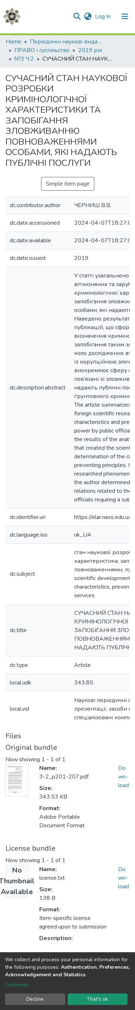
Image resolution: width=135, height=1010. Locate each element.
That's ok (97, 999)
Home (13, 42)
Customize (16, 984)
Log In (103, 16)
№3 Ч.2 (24, 59)
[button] (88, 16)
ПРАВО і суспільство (41, 50)
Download (123, 776)
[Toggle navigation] (125, 16)
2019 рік (90, 50)
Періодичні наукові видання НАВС (66, 42)
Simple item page (68, 184)
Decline (35, 999)
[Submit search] (77, 16)
